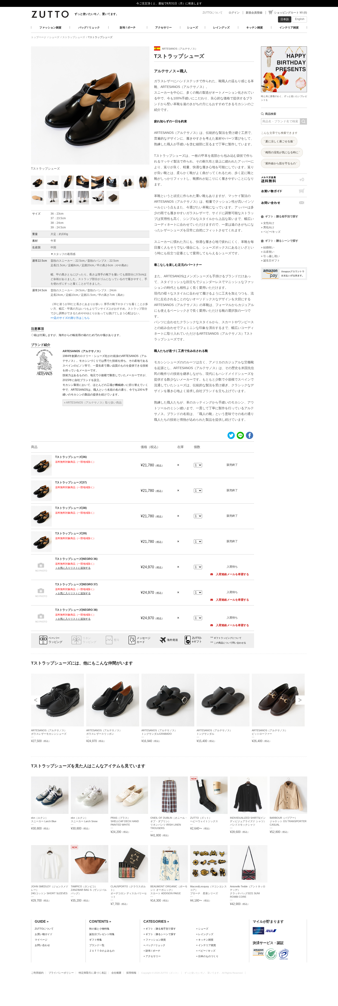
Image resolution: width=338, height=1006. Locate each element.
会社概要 (116, 972)
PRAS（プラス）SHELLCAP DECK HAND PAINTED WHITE (125, 821)
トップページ (38, 37)
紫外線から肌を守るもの (280, 163)
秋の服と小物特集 (99, 928)
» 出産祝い (267, 251)
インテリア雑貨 (289, 27)
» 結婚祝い (267, 247)
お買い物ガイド (284, 191)
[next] (300, 700)
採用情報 (131, 972)
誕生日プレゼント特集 (102, 934)
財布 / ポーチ (128, 27)
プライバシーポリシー (61, 972)
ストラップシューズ (73, 37)
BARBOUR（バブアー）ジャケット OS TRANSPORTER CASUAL (288, 821)
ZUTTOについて (213, 12)
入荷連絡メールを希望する (232, 574)
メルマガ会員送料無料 (284, 179)
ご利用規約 (37, 972)
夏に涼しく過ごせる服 (279, 141)
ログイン (234, 12)
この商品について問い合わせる (230, 643)
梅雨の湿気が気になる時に (281, 152)
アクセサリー (163, 27)
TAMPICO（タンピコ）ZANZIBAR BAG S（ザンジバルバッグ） (89, 890)
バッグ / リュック (89, 27)
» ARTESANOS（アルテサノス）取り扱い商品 (93, 402)
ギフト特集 (95, 939)
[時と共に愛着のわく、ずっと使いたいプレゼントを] (284, 45)
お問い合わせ (284, 203)
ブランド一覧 (96, 945)
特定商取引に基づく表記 (92, 972)
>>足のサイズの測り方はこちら (70, 317)
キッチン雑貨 (254, 27)
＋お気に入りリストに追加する (73, 567)
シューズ (192, 27)
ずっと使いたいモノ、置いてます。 (96, 14)
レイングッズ (221, 27)
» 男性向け (267, 227)
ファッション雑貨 (50, 27)
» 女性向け (267, 223)
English (299, 19)
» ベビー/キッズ (271, 231)
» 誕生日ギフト (270, 260)
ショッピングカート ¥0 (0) (290, 12)
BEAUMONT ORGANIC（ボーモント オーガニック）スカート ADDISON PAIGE (168, 890)
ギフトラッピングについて (227, 638)
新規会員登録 (254, 12)
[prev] (35, 700)
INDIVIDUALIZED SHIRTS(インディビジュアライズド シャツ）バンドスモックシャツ (248, 821)
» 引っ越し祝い (270, 256)
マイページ (41, 939)
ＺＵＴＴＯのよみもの (102, 950)
